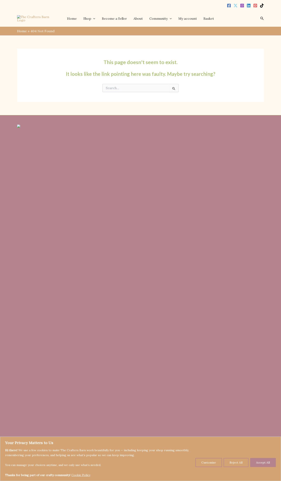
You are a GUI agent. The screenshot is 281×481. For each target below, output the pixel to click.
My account (187, 18)
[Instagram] (242, 5)
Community (158, 18)
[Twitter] (235, 5)
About (138, 18)
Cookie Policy (80, 475)
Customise (208, 462)
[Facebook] (229, 5)
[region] (140, 459)
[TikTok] (262, 5)
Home (72, 18)
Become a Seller (114, 18)
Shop (87, 18)
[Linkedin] (249, 5)
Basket (208, 18)
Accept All (263, 462)
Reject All (236, 462)
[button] (93, 18)
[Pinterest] (255, 5)
